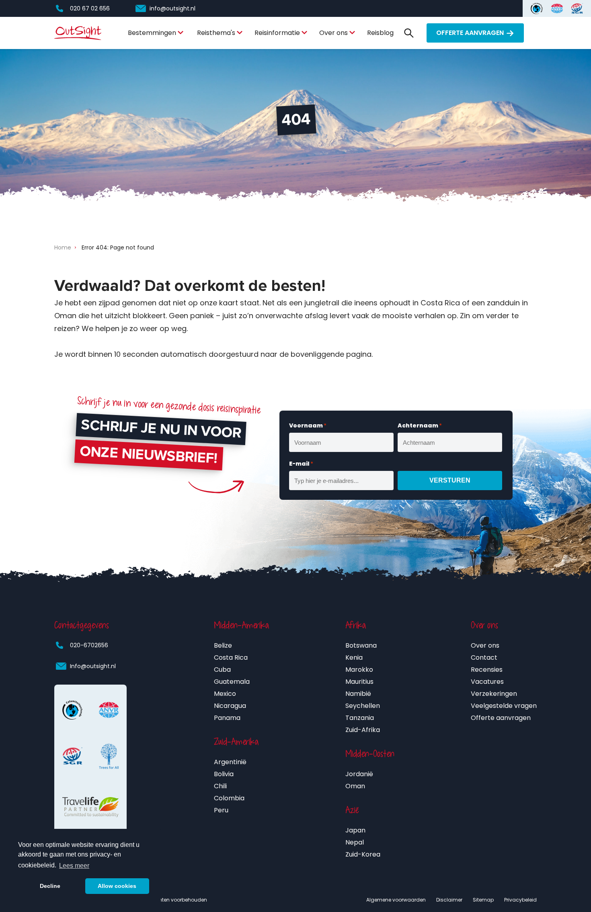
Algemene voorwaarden (396, 899)
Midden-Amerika (241, 625)
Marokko (359, 669)
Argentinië (230, 762)
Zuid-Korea (362, 854)
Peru (221, 810)
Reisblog (380, 32)
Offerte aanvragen (470, 32)
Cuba (222, 669)
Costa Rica (231, 657)
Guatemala (232, 681)
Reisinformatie (277, 32)
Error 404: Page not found (118, 247)
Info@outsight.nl (93, 666)
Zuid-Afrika (362, 729)
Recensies (487, 669)
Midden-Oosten (369, 754)
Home (62, 247)
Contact (484, 657)
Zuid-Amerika (236, 742)
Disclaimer (449, 899)
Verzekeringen (494, 693)
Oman (355, 786)
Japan (355, 830)
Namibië (358, 693)
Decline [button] (50, 886)
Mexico (225, 693)
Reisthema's (216, 32)
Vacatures (487, 681)
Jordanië (359, 774)
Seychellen (362, 705)
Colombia (229, 798)
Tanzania (359, 717)
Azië (352, 810)
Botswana (361, 645)
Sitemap (483, 899)
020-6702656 (89, 645)
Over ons (333, 32)
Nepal (354, 842)
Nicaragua (230, 705)
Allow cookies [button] (117, 886)
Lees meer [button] (74, 865)
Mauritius (359, 681)
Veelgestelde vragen (504, 705)
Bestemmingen (152, 32)
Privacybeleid (520, 899)
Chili (220, 786)
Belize (223, 645)
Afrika (355, 625)
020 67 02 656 (90, 8)
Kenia (354, 657)
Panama (227, 717)
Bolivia (224, 774)
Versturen (449, 480)
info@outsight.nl (172, 8)
